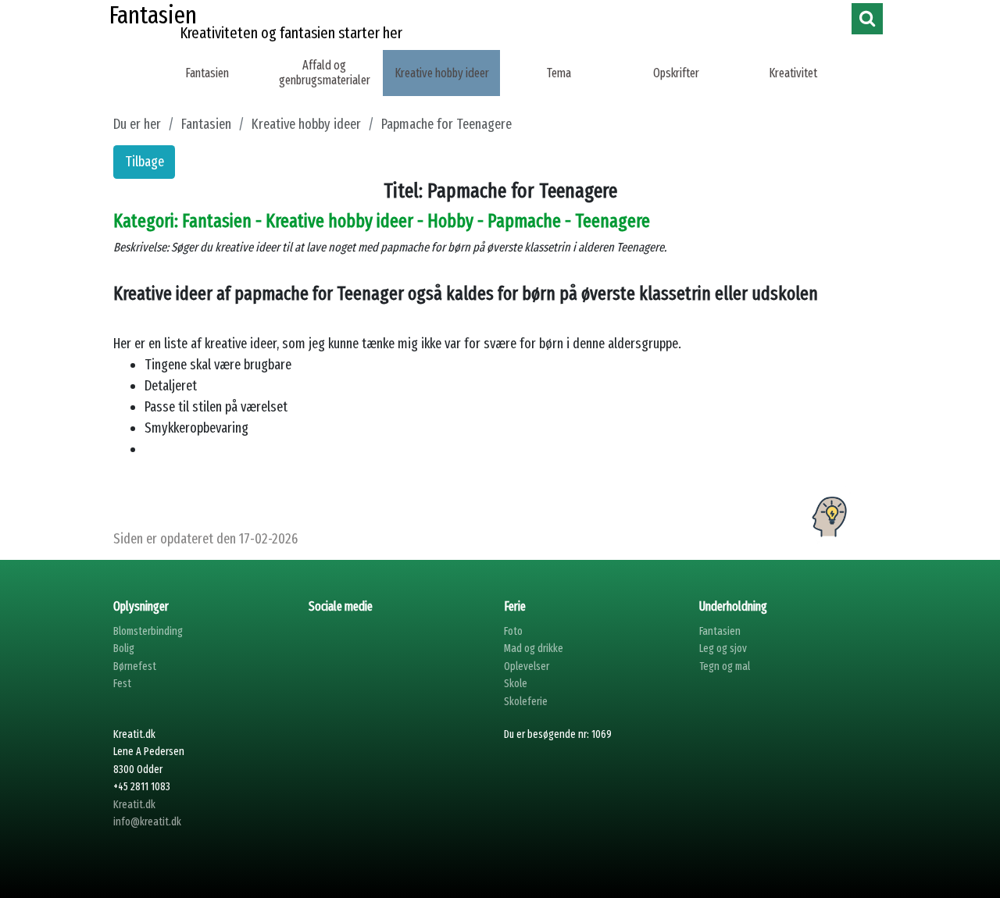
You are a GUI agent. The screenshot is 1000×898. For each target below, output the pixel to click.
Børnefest (134, 666)
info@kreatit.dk (147, 822)
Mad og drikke (533, 648)
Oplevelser (526, 666)
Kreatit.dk (134, 804)
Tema (559, 73)
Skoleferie (526, 701)
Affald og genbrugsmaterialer (324, 72)
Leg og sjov (723, 648)
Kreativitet (793, 73)
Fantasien (207, 73)
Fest (122, 683)
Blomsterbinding (148, 631)
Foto (513, 631)
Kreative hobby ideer (442, 73)
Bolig (123, 648)
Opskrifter (676, 73)
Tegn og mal (724, 666)
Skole (515, 683)
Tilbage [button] (144, 161)
